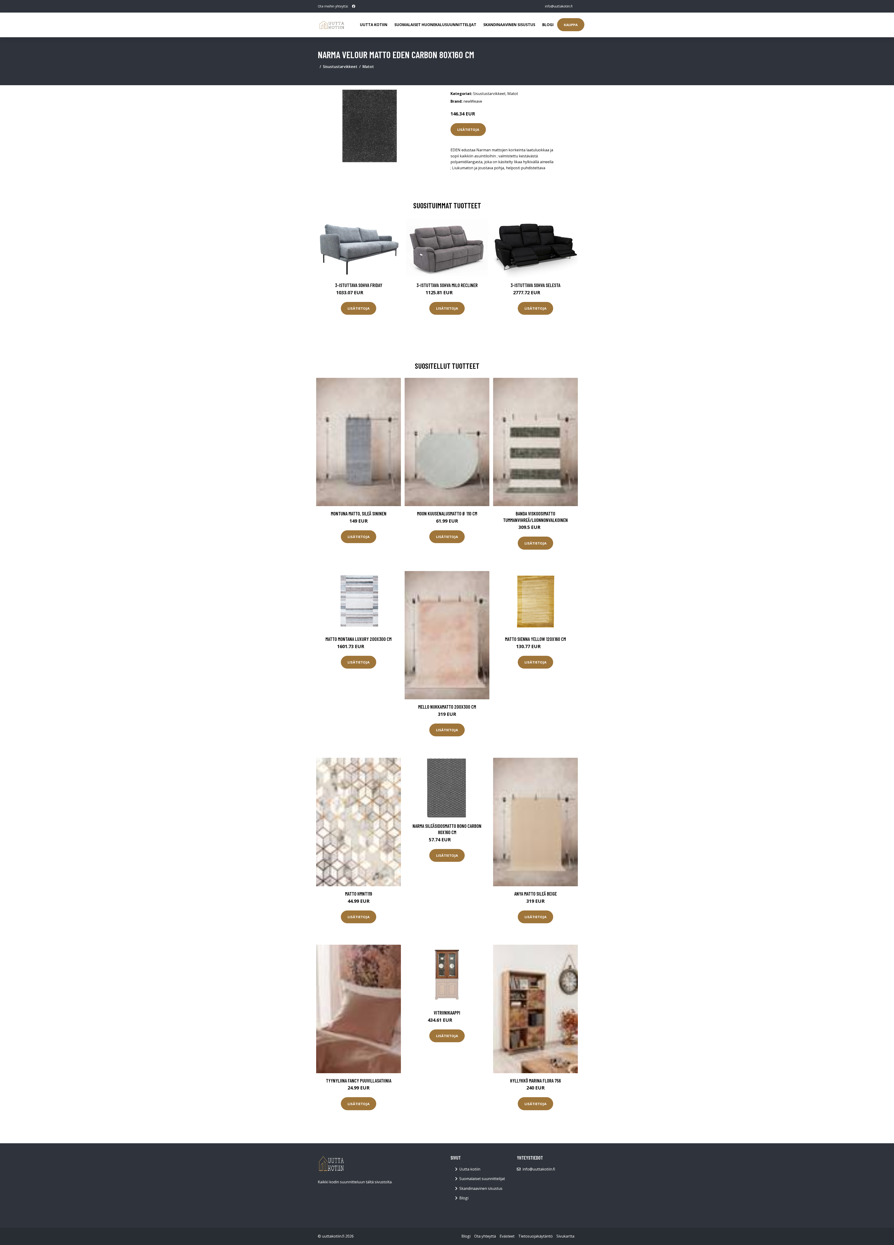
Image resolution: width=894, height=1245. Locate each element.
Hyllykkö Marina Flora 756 (535, 1080)
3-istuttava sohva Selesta (535, 285)
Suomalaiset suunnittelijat (482, 1178)
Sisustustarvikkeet (340, 66)
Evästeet (507, 1236)
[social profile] (353, 6)
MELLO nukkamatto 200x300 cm (447, 707)
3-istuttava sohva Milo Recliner (447, 285)
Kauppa (571, 24)
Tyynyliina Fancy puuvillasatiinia (358, 1080)
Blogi (548, 24)
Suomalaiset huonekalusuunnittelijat (435, 24)
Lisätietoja (468, 129)
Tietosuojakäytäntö (535, 1236)
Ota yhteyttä (485, 1236)
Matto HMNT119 (358, 894)
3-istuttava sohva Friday (358, 285)
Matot (368, 66)
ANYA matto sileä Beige (535, 894)
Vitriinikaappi (447, 1012)
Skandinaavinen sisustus (509, 24)
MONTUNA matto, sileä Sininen (358, 513)
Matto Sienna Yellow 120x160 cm (535, 639)
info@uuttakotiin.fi (558, 6)
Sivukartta (565, 1236)
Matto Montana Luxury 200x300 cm (358, 639)
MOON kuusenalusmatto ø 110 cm (447, 513)
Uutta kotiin (373, 24)
